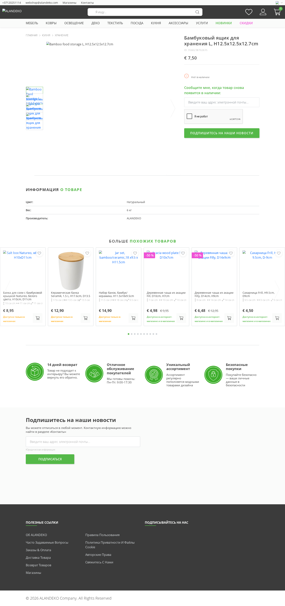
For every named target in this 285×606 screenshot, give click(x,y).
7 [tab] (147, 334)
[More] (255, 151)
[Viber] (247, 151)
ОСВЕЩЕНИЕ (74, 23)
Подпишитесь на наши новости (221, 133)
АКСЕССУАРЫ (178, 23)
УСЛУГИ (202, 23)
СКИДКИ (246, 23)
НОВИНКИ (224, 23)
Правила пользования (102, 535)
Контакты (87, 2)
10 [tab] (156, 334)
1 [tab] (128, 334)
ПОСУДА (137, 23)
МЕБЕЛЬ (32, 23)
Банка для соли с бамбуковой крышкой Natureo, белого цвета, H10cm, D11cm (22, 296)
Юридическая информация (40, 449)
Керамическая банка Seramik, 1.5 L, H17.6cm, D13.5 (70, 294)
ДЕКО (96, 23)
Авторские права (98, 555)
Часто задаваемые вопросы (47, 542)
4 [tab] (138, 334)
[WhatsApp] (239, 151)
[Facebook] (231, 151)
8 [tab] (150, 334)
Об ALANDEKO (36, 535)
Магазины (69, 2)
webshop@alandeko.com (42, 2)
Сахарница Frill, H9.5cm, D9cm (259, 294)
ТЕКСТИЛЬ (115, 23)
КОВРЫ (51, 23)
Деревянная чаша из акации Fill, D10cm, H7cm (166, 294)
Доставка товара (38, 557)
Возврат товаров (38, 565)
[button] (278, 12)
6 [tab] (144, 334)
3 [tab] (135, 334)
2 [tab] (131, 334)
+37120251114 (11, 2)
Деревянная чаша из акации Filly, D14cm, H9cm (214, 294)
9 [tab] (153, 334)
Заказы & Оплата (38, 550)
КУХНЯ (156, 23)
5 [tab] (141, 334)
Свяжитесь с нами (99, 562)
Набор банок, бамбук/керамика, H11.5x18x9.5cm (116, 294)
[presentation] (173, 108)
